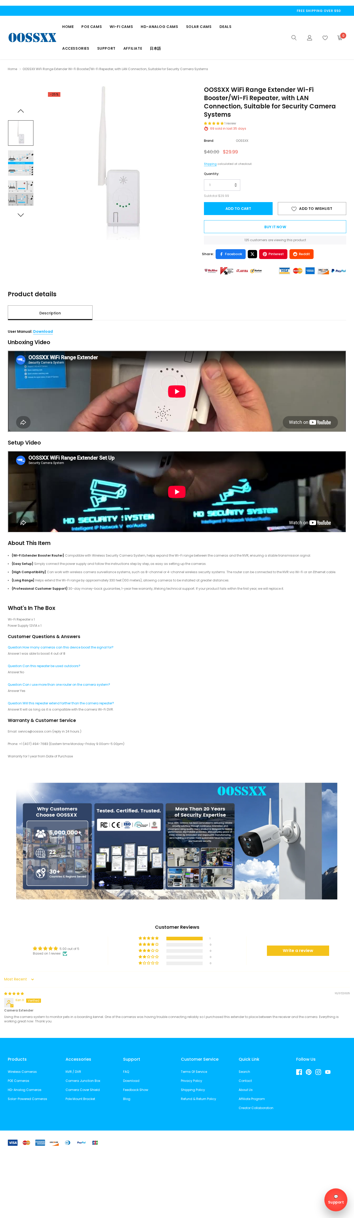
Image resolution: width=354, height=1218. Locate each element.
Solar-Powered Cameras (27, 1099)
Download (43, 331)
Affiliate (132, 48)
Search (244, 1071)
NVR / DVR (73, 1071)
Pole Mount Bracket (80, 1099)
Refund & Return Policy (198, 1099)
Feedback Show (135, 1090)
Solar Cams (199, 26)
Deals (226, 26)
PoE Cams (91, 26)
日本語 (155, 48)
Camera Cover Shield (83, 1090)
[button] (214, 123)
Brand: (209, 140)
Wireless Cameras (22, 1071)
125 (246, 240)
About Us (246, 1090)
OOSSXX (242, 140)
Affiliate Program (252, 1099)
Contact (245, 1081)
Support (106, 48)
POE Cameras (18, 1081)
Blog (126, 1099)
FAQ (126, 1071)
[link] (294, 37)
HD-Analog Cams (159, 26)
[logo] (32, 37)
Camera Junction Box (83, 1081)
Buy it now (275, 227)
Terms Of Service (194, 1071)
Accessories (75, 48)
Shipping (210, 164)
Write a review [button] (298, 951)
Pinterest (276, 254)
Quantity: (211, 174)
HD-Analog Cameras (24, 1090)
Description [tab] (50, 313)
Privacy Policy (191, 1081)
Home (68, 26)
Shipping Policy (193, 1090)
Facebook (233, 254)
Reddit (304, 254)
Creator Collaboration (256, 1108)
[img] (14, 993)
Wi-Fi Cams (121, 26)
